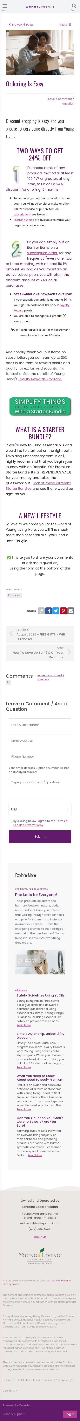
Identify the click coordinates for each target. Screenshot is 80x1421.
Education (14, 595)
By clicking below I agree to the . (41, 823)
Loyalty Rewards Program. (40, 379)
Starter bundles (24, 220)
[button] (19, 962)
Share (63, 25)
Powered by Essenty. (16, 1405)
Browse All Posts (22, 25)
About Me (40, 1237)
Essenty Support (14, 1414)
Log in (70, 1414)
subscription (22, 214)
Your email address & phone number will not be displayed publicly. (39, 770)
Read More (24, 1025)
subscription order (42, 253)
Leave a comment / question (50, 677)
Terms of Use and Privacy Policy (41, 823)
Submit (40, 836)
